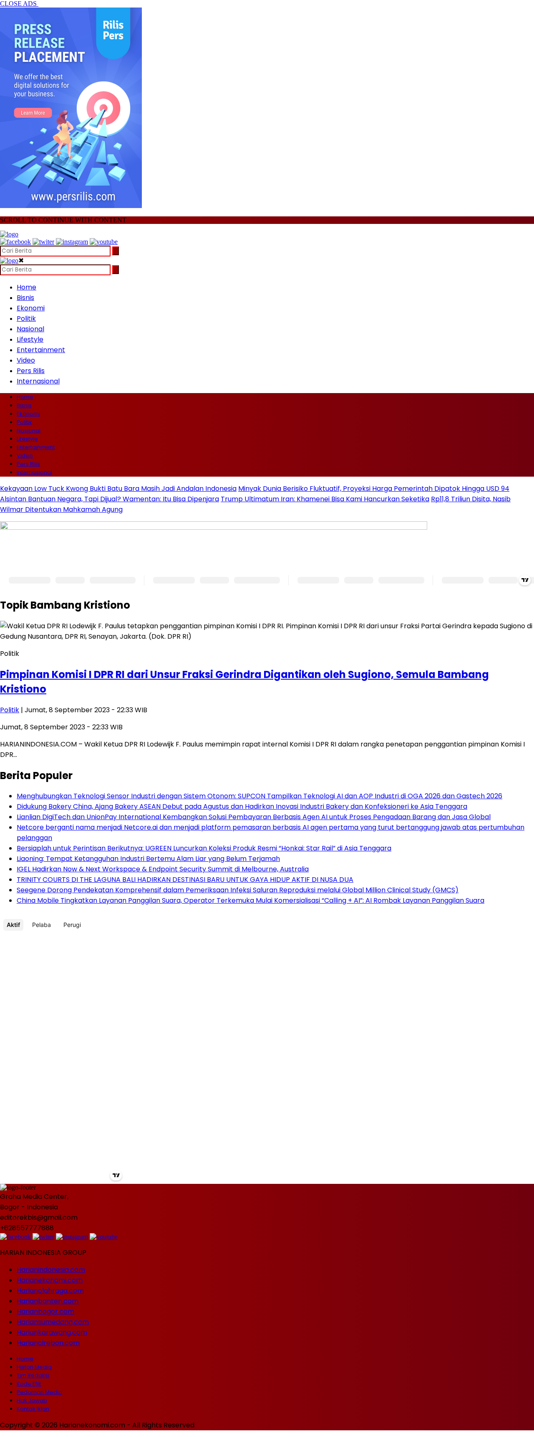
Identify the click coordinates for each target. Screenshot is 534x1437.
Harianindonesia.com (51, 1270)
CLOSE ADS (19, 3)
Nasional (30, 329)
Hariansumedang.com (53, 1322)
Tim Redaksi (33, 1375)
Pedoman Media (39, 1392)
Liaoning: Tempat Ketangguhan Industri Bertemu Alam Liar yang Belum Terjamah (148, 858)
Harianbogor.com (45, 1311)
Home (26, 287)
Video (26, 360)
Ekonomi (31, 308)
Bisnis (25, 297)
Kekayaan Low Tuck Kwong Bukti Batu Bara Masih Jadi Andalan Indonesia (118, 488)
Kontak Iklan (33, 1409)
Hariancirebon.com (48, 1343)
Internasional (38, 381)
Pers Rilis (31, 371)
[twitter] (43, 241)
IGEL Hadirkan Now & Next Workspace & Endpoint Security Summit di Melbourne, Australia (163, 869)
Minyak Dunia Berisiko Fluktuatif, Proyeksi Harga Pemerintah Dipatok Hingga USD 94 (373, 488)
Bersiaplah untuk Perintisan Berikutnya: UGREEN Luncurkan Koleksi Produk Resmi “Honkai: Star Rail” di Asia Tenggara (204, 848)
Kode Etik (29, 1384)
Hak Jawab (32, 1400)
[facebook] (15, 241)
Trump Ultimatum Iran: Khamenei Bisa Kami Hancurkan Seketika (325, 499)
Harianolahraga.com (50, 1290)
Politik (26, 318)
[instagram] (72, 241)
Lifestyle (30, 339)
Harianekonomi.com (50, 1280)
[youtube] (104, 241)
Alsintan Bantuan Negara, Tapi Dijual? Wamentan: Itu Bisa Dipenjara (109, 499)
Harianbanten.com (47, 1301)
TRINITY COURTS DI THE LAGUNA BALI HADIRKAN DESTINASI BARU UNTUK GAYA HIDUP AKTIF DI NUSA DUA (185, 879)
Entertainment (41, 350)
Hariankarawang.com (52, 1332)
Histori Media (34, 1367)
